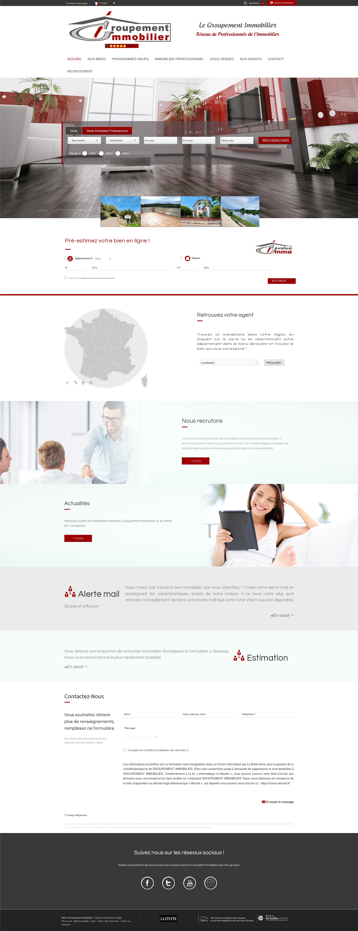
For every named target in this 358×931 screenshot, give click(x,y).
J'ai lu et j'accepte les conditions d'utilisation (91, 278)
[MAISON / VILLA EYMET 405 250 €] (238, 211)
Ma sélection (256, 3)
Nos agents (251, 59)
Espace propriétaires (283, 2)
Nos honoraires (112, 920)
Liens (93, 920)
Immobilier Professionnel (179, 59)
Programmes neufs (130, 59)
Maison (196, 258)
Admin (100, 920)
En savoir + (283, 615)
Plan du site (67, 920)
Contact (276, 59)
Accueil (74, 59)
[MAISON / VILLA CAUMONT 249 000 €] (118, 211)
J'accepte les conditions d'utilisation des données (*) (158, 750)
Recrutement (80, 71)
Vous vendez (222, 59)
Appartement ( (83, 258)
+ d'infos (195, 461)
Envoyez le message (279, 802)
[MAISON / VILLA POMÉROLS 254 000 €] (198, 211)
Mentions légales (81, 920)
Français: (103, 2)
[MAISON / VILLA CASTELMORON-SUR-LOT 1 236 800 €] (158, 211)
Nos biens (97, 59)
